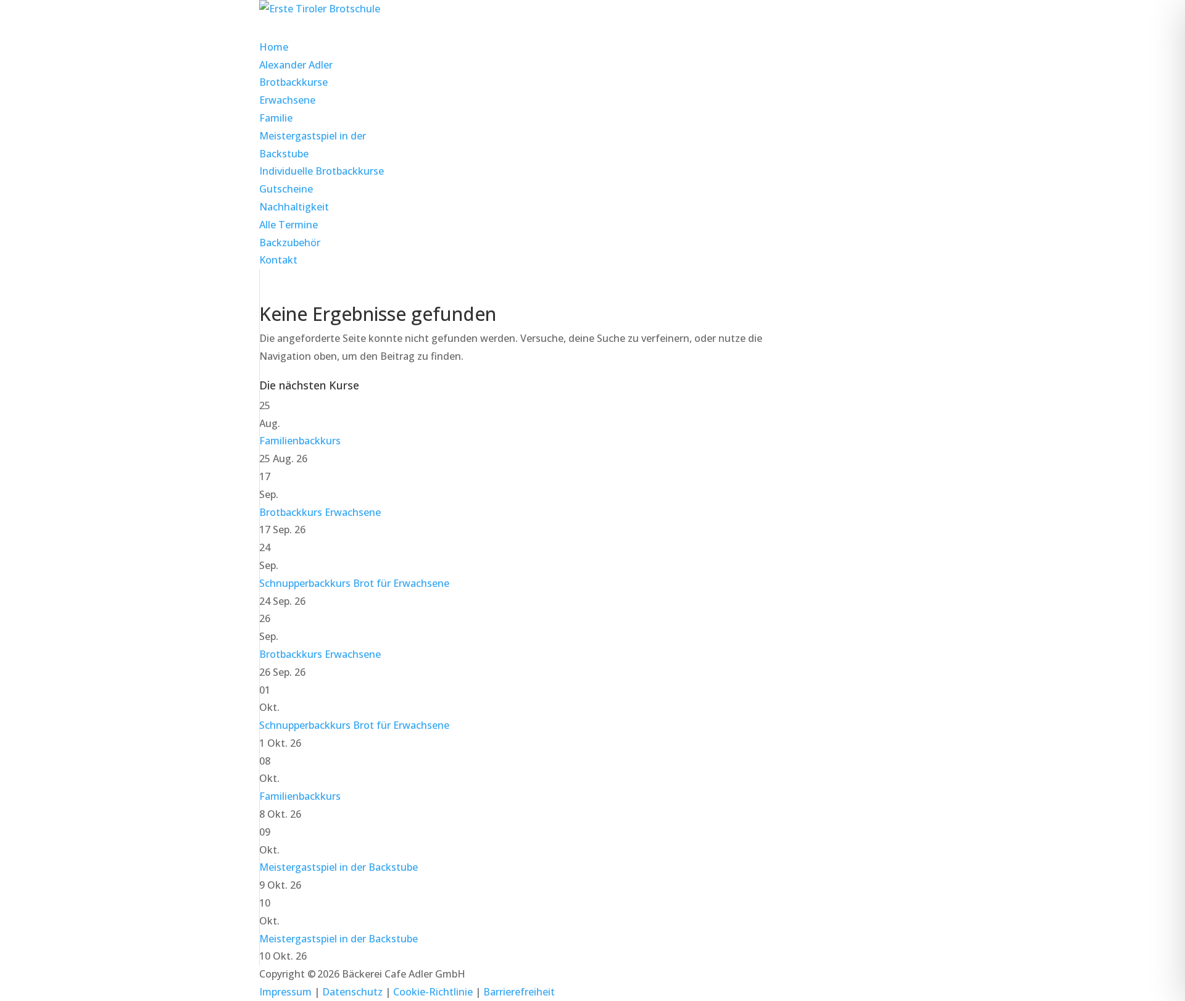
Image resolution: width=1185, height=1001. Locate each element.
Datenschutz (352, 992)
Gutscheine (286, 189)
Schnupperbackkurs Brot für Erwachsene (354, 583)
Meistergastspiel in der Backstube (338, 867)
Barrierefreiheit (519, 992)
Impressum (285, 992)
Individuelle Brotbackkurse (321, 171)
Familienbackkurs (300, 440)
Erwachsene (287, 100)
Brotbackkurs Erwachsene (320, 512)
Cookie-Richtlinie (433, 992)
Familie (276, 118)
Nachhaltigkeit (294, 207)
